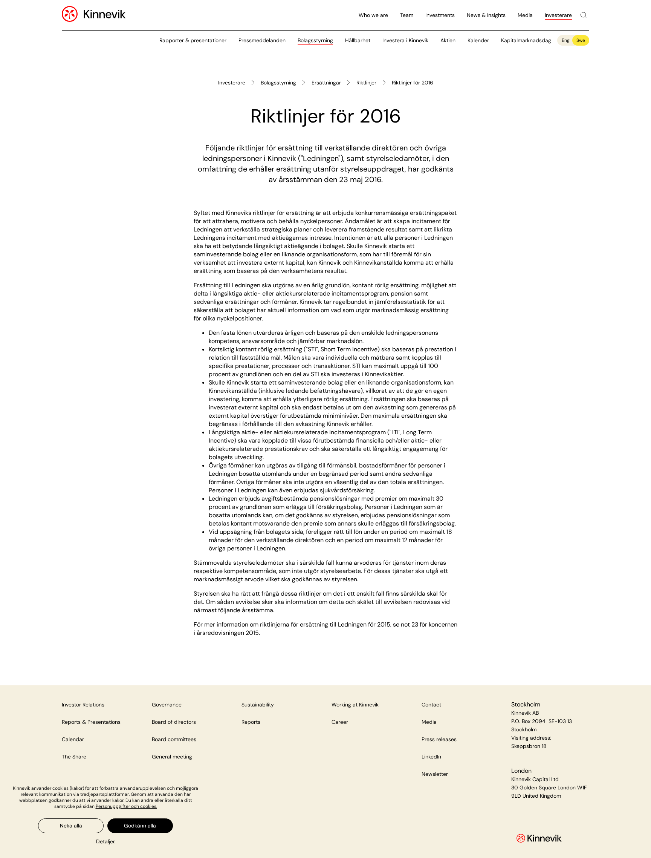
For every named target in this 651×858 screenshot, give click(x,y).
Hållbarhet (357, 40)
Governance (167, 704)
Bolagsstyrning (315, 40)
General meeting (172, 756)
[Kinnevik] (105, 15)
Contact (431, 704)
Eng (566, 40)
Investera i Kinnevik (405, 40)
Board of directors (174, 722)
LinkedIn (431, 756)
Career (340, 722)
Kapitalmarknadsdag (526, 40)
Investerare (558, 15)
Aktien (447, 40)
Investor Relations (83, 704)
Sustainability (257, 704)
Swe (580, 40)
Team (406, 15)
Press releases (439, 739)
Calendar (73, 739)
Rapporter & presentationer (192, 40)
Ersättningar (326, 82)
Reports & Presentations (91, 722)
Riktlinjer (366, 82)
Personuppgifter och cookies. (126, 806)
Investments (440, 15)
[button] (105, 841)
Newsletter (435, 774)
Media (525, 15)
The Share (74, 756)
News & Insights (486, 15)
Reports (250, 722)
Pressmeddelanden (262, 40)
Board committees (174, 739)
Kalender (478, 40)
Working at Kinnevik (355, 704)
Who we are (373, 15)
